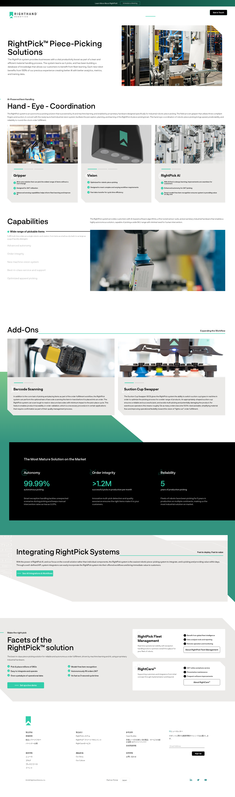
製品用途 (29, 732)
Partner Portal (171, 10)
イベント (29, 768)
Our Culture (80, 760)
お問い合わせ (131, 757)
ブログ (28, 760)
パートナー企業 (32, 743)
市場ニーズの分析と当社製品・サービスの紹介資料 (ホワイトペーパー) (143, 741)
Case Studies (131, 736)
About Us (200, 14)
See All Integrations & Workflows (37, 573)
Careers (186, 10)
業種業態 (29, 736)
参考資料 (129, 732)
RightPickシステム (83, 736)
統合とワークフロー (33, 740)
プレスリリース (32, 764)
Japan (124, 780)
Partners (166, 14)
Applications (132, 14)
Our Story (79, 757)
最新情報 (29, 753)
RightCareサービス (83, 743)
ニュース (29, 757)
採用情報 (129, 753)
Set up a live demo (28, 685)
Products (150, 14)
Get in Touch (218, 12)
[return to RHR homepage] (23, 15)
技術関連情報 (131, 746)
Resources (183, 14)
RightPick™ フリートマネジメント (89, 740)
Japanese (200, 10)
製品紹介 (79, 732)
